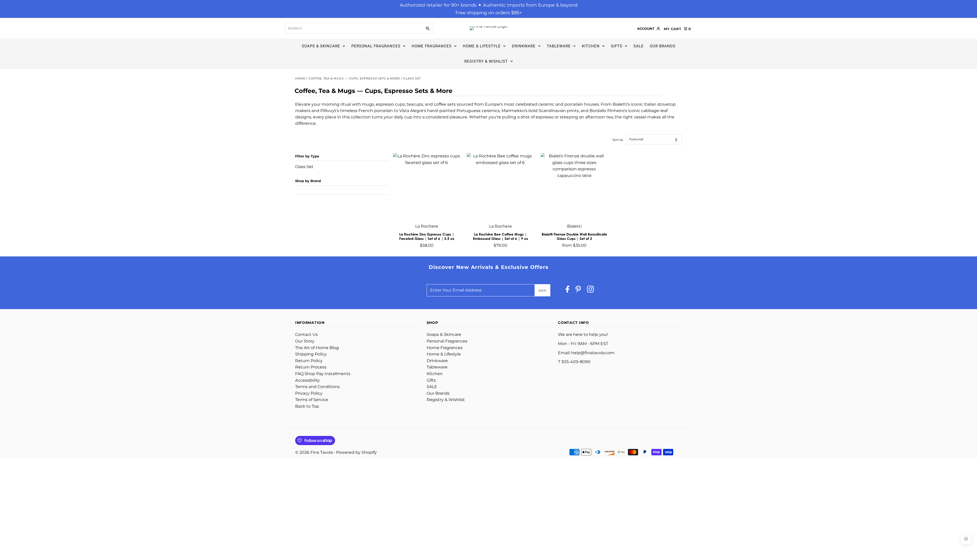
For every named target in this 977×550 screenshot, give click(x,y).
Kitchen (591, 46)
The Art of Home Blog (317, 347)
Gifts (616, 46)
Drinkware (524, 46)
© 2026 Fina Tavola (314, 452)
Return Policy (309, 360)
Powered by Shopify (356, 452)
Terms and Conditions (317, 386)
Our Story (304, 341)
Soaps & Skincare (321, 46)
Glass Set (304, 166)
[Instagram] (590, 290)
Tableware (559, 46)
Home (300, 78)
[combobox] (353, 28)
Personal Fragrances (375, 46)
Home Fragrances (432, 46)
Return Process (310, 367)
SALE (639, 46)
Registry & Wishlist (486, 61)
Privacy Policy (309, 393)
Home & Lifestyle (482, 46)
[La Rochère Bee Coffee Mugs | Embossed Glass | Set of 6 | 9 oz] (500, 187)
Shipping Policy (311, 354)
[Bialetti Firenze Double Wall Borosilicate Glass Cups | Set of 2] (574, 187)
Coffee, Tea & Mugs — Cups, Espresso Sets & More (354, 78)
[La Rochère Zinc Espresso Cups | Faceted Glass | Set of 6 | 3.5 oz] (426, 187)
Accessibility (307, 380)
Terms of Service (311, 399)
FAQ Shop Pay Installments (322, 373)
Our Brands (663, 46)
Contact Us (306, 334)
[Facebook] (567, 290)
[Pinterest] (578, 290)
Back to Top (307, 406)
